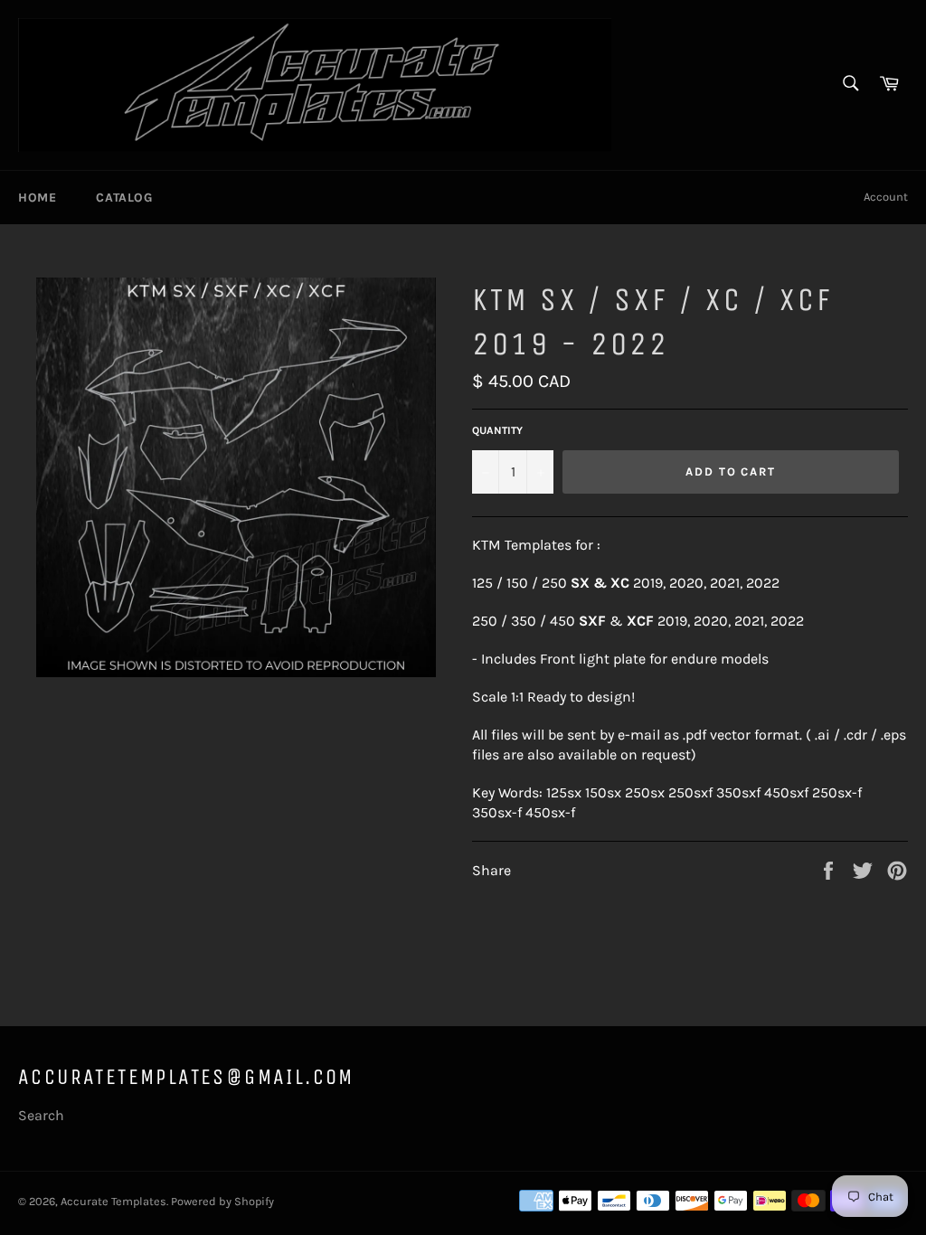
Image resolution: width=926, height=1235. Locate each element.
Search (41, 1115)
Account (886, 196)
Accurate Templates (113, 1201)
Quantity (497, 430)
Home (37, 197)
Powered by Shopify (222, 1201)
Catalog (124, 197)
